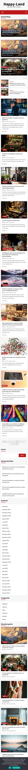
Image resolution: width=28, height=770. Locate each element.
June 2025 (5, 522)
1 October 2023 (11, 258)
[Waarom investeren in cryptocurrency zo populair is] (14, 107)
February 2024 (6, 556)
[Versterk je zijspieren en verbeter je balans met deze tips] (4, 92)
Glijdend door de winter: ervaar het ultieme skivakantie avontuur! (12, 32)
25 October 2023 (11, 190)
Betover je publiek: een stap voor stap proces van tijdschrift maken (12, 289)
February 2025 (6, 531)
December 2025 (6, 509)
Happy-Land (14, 4)
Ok (10, 767)
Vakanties (5, 28)
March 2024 (5, 553)
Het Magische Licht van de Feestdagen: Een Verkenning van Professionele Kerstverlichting (13, 254)
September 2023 (6, 562)
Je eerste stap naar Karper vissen (11, 220)
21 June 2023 (10, 427)
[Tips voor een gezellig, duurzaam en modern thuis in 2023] (14, 716)
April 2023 (5, 574)
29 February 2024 (11, 121)
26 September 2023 (12, 292)
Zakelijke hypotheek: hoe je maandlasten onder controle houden (13, 494)
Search (3, 449)
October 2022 (6, 593)
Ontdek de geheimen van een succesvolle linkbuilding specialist (13, 187)
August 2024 (5, 540)
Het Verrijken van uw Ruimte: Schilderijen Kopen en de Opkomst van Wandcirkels (13, 425)
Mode (3, 610)
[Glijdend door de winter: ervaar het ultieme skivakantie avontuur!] (14, 635)
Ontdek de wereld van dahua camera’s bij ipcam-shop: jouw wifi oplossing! (13, 390)
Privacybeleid (16, 767)
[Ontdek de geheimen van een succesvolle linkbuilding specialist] (14, 175)
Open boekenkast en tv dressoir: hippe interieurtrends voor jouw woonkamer (12, 324)
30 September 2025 (12, 731)
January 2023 (5, 583)
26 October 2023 (11, 157)
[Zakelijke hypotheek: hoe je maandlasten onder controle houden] (14, 743)
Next (17, 444)
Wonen (4, 319)
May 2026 (5, 506)
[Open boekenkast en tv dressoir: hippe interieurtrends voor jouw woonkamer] (14, 312)
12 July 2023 (10, 393)
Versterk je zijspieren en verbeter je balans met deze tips (17, 92)
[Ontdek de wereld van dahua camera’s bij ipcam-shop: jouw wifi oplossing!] (14, 379)
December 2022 (6, 587)
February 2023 (6, 580)
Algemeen (5, 67)
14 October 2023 (11, 222)
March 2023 (5, 577)
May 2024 (5, 546)
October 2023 (6, 559)
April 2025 (5, 525)
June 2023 (5, 568)
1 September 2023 (11, 361)
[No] (26, 763)
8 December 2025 (11, 73)
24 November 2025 (11, 704)
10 (13, 444)
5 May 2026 (10, 35)
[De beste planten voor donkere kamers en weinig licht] (4, 83)
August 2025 (5, 519)
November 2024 (6, 537)
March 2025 (5, 528)
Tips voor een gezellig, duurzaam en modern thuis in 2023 (13, 488)
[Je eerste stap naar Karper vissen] (14, 209)
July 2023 (4, 565)
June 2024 (5, 543)
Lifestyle (4, 420)
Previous (5, 441)
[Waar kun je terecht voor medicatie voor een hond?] (14, 346)
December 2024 (6, 534)
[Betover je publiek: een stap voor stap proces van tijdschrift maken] (14, 278)
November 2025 (6, 512)
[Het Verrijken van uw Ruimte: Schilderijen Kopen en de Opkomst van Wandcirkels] (14, 413)
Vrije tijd (4, 149)
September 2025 (6, 515)
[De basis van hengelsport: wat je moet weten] (14, 143)
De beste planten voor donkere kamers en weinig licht (17, 84)
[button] (2, 12)
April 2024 (5, 549)
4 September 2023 (11, 327)
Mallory (4, 35)
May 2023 (5, 571)
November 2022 (6, 590)
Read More (4, 131)
